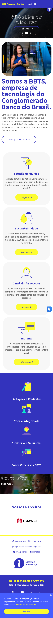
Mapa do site (20, 541)
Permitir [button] (26, 611)
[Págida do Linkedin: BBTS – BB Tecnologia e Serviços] (40, 592)
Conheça (25, 252)
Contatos (36, 552)
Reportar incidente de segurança (27, 547)
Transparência (21, 552)
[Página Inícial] (18, 4)
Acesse (25, 307)
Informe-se (25, 362)
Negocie (25, 197)
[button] (49, 9)
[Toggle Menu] (48, 4)
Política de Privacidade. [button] (26, 604)
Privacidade (36, 541)
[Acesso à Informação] (26, 563)
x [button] (51, 594)
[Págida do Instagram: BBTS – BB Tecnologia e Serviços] (31, 592)
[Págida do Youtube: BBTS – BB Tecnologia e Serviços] (22, 592)
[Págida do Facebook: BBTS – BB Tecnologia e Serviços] (13, 592)
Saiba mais (25, 29)
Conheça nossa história (19, 139)
